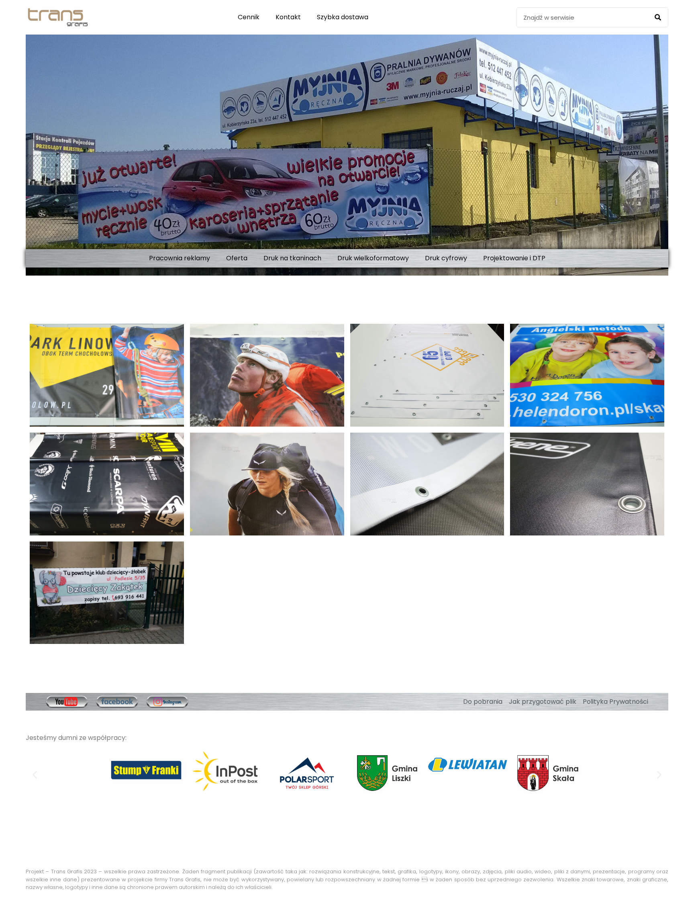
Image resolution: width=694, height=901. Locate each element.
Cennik (248, 17)
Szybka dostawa (342, 17)
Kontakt (288, 17)
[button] (35, 774)
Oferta (236, 258)
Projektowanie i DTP (514, 258)
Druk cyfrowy (446, 258)
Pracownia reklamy (179, 258)
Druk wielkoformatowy (373, 258)
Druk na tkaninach (292, 258)
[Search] (658, 17)
